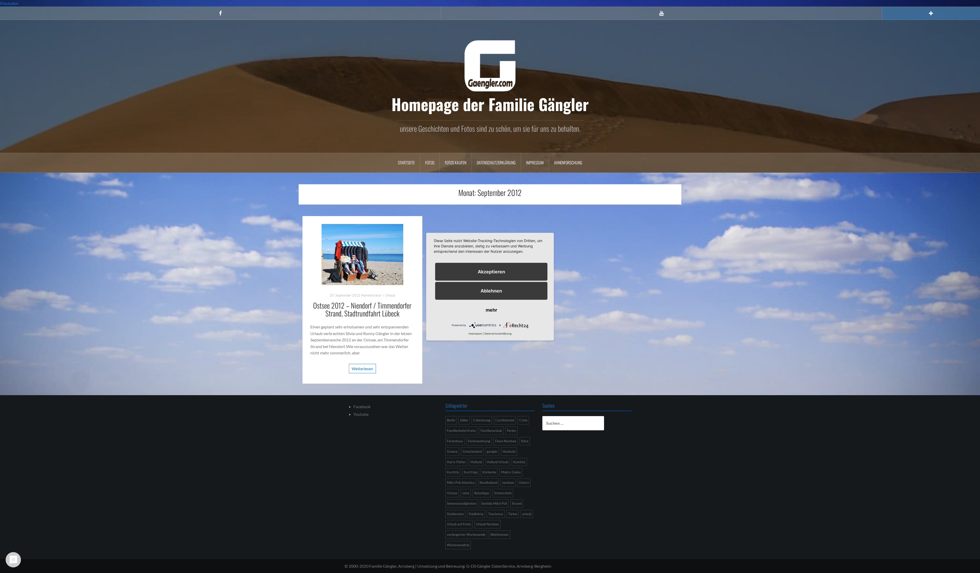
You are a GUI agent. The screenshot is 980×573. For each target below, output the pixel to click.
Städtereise (455, 514)
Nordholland (488, 483)
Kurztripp (470, 472)
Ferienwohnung (479, 441)
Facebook (362, 406)
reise (465, 493)
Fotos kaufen (455, 162)
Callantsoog (482, 420)
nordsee (508, 483)
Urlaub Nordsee (487, 524)
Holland (476, 462)
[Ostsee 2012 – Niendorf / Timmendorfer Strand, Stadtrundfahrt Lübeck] (362, 253)
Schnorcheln (503, 493)
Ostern (524, 483)
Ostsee (452, 493)
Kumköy (519, 462)
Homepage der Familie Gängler (490, 104)
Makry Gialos (511, 472)
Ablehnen (491, 290)
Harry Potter (456, 462)
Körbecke (489, 472)
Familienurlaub (491, 431)
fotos (525, 441)
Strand (516, 503)
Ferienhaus (455, 441)
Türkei (512, 514)
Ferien (511, 431)
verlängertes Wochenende (466, 534)
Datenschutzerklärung (496, 162)
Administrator (371, 295)
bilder (464, 420)
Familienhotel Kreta (461, 431)
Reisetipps (481, 493)
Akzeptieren (491, 271)
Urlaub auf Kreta (459, 524)
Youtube (361, 414)
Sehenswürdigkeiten (461, 503)
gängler (492, 451)
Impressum (535, 162)
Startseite (406, 162)
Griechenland (472, 451)
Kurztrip (453, 472)
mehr (491, 309)
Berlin (451, 420)
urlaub (526, 514)
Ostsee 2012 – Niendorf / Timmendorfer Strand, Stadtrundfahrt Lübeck (362, 309)
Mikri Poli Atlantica (461, 483)
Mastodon (9, 3)
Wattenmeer (499, 534)
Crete (523, 420)
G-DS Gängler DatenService (490, 566)
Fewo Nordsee (505, 441)
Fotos (429, 162)
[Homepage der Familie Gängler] (490, 65)
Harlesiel (509, 451)
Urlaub (390, 295)
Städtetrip (476, 514)
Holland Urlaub (497, 462)
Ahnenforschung (568, 162)
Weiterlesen (362, 368)
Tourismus (495, 514)
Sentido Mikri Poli (494, 503)
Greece (452, 451)
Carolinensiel (504, 420)
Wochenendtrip (458, 545)
